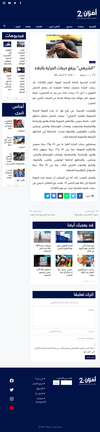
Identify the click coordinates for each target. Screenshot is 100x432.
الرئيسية (92, 26)
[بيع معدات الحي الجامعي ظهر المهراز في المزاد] (85, 237)
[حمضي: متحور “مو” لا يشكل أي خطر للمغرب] (64, 261)
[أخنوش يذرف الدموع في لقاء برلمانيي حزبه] (7, 70)
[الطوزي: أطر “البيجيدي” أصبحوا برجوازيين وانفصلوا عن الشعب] (7, 44)
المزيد (17, 26)
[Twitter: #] (11, 389)
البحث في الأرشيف (64, 378)
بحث (56, 382)
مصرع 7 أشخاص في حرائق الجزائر (86, 214)
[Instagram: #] (11, 398)
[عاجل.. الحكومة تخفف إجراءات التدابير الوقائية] (21, 44)
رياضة (28, 26)
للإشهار (39, 388)
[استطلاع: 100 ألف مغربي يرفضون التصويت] (42, 261)
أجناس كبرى (54, 26)
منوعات (92, 62)
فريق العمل (38, 383)
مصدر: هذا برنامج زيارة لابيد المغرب (42, 214)
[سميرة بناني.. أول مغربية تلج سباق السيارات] (19, 140)
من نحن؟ (39, 378)
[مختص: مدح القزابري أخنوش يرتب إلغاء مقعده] (85, 261)
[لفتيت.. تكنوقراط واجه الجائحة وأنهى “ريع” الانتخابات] (19, 173)
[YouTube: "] (11, 408)
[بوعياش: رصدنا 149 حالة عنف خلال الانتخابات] (42, 237)
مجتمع (70, 26)
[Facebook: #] (11, 380)
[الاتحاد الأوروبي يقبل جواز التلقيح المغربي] (64, 237)
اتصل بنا (39, 393)
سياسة (81, 26)
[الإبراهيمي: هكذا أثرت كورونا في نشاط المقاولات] (19, 123)
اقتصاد (39, 26)
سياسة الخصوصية (41, 400)
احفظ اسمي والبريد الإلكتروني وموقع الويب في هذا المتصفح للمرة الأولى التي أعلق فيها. (65, 349)
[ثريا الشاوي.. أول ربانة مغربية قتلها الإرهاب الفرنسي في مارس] (19, 156)
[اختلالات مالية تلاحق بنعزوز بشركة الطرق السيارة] (21, 70)
